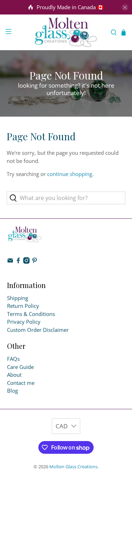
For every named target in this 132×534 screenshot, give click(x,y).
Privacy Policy (23, 321)
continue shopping (69, 173)
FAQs (13, 358)
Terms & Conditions (31, 313)
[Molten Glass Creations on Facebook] (18, 261)
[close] (124, 7)
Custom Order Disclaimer (38, 329)
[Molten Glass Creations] (66, 32)
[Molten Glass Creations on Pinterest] (34, 261)
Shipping (17, 297)
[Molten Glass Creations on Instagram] (26, 261)
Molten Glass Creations (73, 467)
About (14, 374)
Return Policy (23, 305)
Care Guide (20, 366)
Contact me (20, 382)
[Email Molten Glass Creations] (10, 261)
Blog (12, 390)
